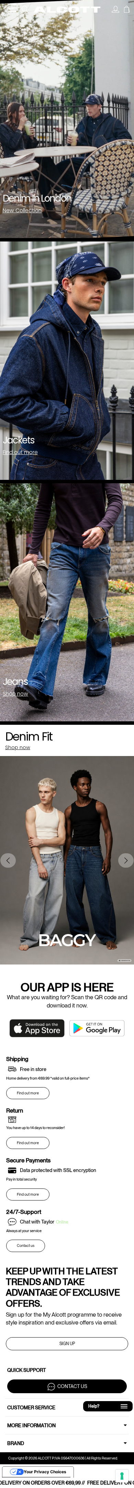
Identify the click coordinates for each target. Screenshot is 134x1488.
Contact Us (72, 1386)
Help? (106, 1405)
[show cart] (127, 10)
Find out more (20, 452)
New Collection (22, 210)
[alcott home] (67, 10)
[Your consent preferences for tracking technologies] (122, 1476)
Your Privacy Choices (45, 1471)
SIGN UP (67, 1343)
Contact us (25, 1245)
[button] (126, 860)
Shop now (15, 693)
